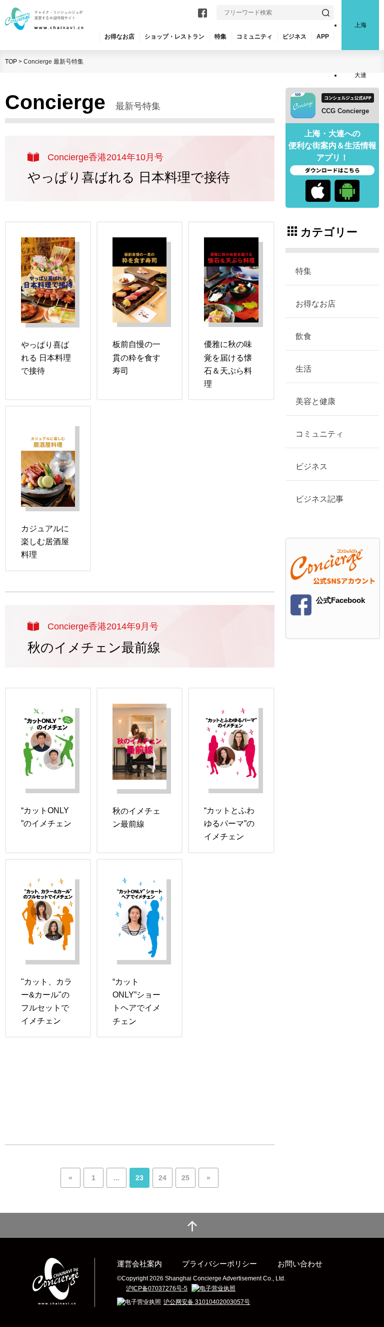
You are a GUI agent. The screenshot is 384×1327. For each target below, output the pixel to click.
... (117, 1178)
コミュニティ (320, 433)
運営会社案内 (139, 1263)
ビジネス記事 (320, 498)
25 (186, 1178)
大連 (360, 75)
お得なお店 (316, 303)
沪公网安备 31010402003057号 (207, 1301)
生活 (304, 368)
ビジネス (312, 466)
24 (162, 1178)
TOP (11, 61)
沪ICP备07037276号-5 (157, 1288)
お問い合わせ (300, 1263)
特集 (220, 36)
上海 (360, 25)
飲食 (304, 336)
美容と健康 (316, 401)
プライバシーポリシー (219, 1263)
